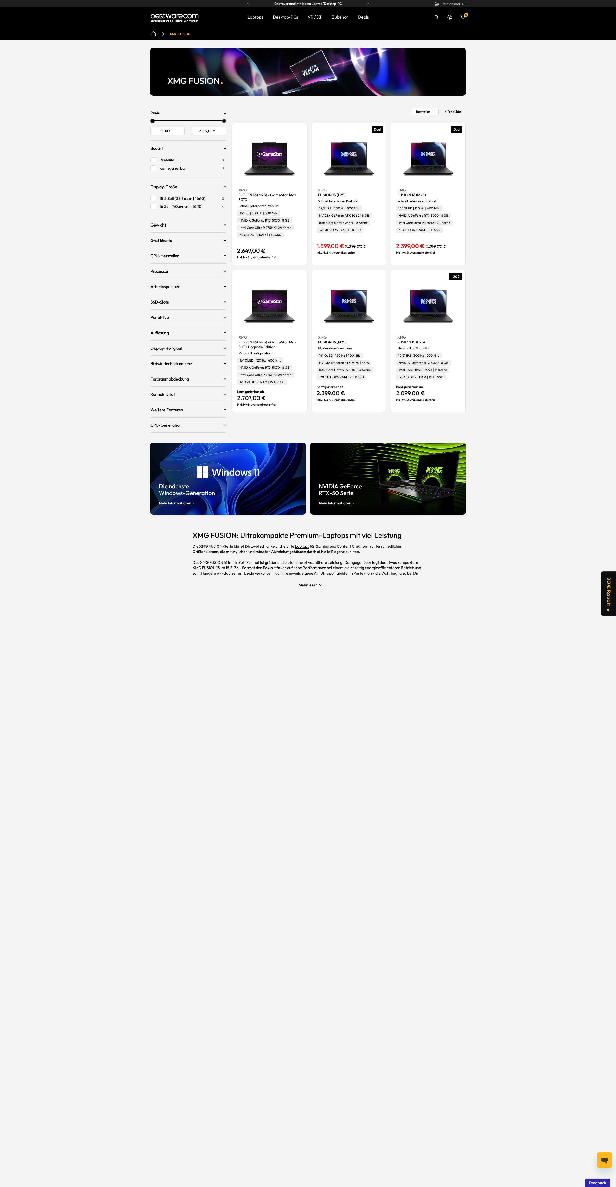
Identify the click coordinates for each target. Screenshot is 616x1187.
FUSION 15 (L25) (332, 194)
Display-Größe (163, 187)
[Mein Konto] (450, 17)
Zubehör (340, 17)
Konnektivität (162, 394)
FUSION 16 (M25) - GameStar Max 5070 (267, 197)
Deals (363, 17)
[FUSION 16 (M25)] (428, 158)
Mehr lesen (308, 585)
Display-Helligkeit (166, 348)
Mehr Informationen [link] (175, 503)
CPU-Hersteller (164, 256)
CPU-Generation (166, 425)
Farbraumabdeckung (169, 379)
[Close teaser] (608, 610)
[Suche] (437, 17)
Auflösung (159, 333)
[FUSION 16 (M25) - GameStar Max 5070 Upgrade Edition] (269, 305)
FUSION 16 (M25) (411, 194)
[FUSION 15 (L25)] (349, 158)
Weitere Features (166, 410)
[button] (608, 593)
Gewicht (158, 225)
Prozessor (159, 271)
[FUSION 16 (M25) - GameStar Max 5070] (269, 158)
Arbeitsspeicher (165, 286)
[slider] (152, 121)
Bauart (156, 148)
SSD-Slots (159, 302)
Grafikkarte (161, 240)
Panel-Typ (159, 317)
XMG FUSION (180, 34)
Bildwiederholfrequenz (171, 363)
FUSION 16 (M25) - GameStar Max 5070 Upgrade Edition (267, 344)
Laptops (255, 17)
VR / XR (315, 17)
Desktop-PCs (285, 17)
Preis (155, 113)
